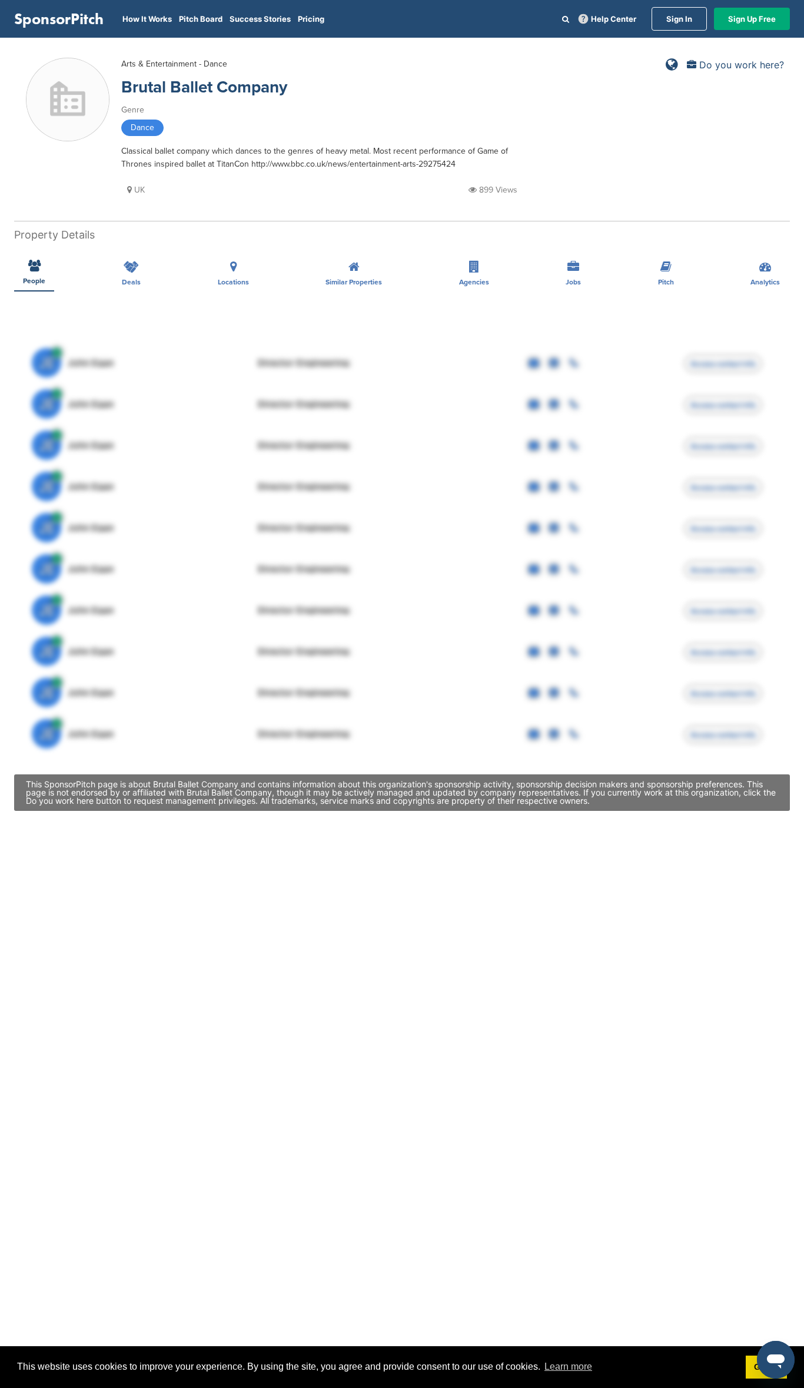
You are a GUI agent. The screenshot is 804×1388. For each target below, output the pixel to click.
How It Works (147, 19)
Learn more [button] (568, 1367)
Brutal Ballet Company (204, 87)
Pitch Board (200, 19)
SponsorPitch (59, 18)
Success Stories (260, 19)
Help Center (613, 19)
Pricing (311, 19)
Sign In (679, 19)
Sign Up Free (752, 19)
